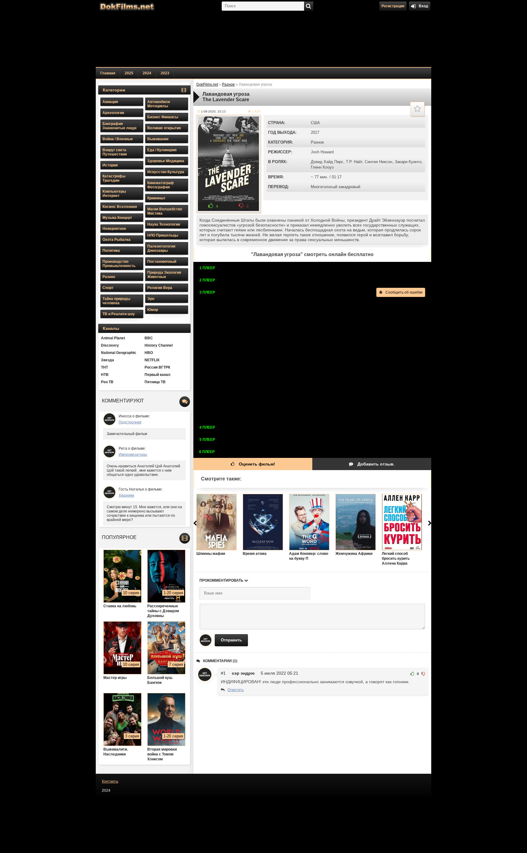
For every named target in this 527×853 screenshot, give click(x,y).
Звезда (107, 360)
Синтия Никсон (378, 161)
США (315, 122)
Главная (107, 73)
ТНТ (104, 367)
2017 (315, 132)
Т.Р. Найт (354, 161)
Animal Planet (113, 338)
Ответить (236, 690)
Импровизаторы (133, 454)
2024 (147, 73)
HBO (149, 353)
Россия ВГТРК (157, 367)
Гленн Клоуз (322, 167)
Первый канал (157, 375)
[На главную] (126, 6)
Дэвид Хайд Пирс (327, 161)
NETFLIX (152, 360)
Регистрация (393, 6)
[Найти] (308, 6)
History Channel (159, 345)
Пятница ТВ (155, 382)
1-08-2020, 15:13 (213, 111)
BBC (149, 338)
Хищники (126, 495)
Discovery (110, 345)
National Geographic (118, 353)
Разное (317, 142)
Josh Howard (322, 152)
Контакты (110, 781)
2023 (165, 73)
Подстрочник (130, 422)
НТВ (105, 375)
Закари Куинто (408, 161)
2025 (129, 73)
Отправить (231, 640)
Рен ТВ (107, 382)
